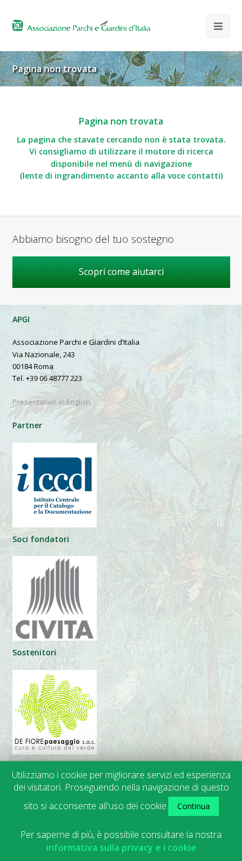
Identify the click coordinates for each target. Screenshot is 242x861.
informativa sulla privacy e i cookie (121, 848)
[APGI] (81, 25)
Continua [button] (193, 806)
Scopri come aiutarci (121, 271)
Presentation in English (51, 402)
